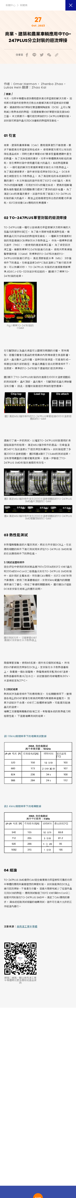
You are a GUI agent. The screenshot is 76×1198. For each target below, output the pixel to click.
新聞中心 (11, 5)
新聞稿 (23, 5)
